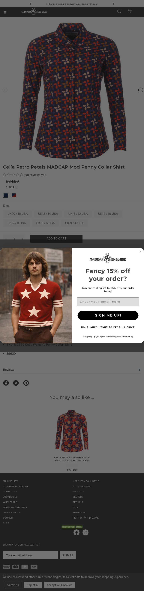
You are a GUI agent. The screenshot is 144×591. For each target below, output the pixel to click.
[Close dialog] (140, 251)
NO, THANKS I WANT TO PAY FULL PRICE (108, 327)
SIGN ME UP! (108, 315)
